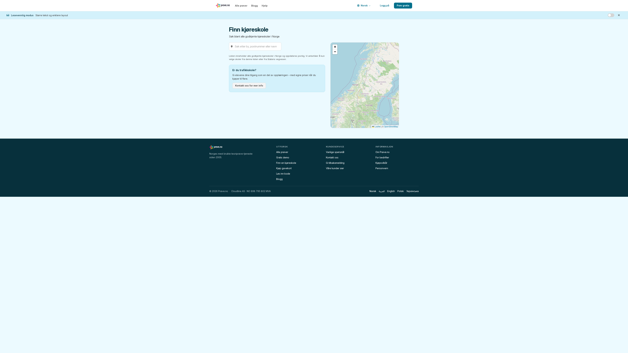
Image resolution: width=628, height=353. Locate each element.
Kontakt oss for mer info (249, 85)
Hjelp (265, 5)
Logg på (384, 5)
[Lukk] (618, 15)
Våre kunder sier (335, 168)
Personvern (381, 168)
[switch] (611, 15)
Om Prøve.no (382, 152)
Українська (412, 191)
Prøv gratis (403, 5)
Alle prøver (241, 5)
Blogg (254, 5)
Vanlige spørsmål (335, 152)
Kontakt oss (332, 157)
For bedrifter (382, 157)
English (391, 191)
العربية (382, 191)
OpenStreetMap (391, 126)
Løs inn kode (283, 173)
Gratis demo (282, 157)
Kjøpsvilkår (381, 162)
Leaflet (377, 126)
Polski (400, 191)
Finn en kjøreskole (286, 162)
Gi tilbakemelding (335, 162)
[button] (334, 46)
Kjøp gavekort (284, 168)
